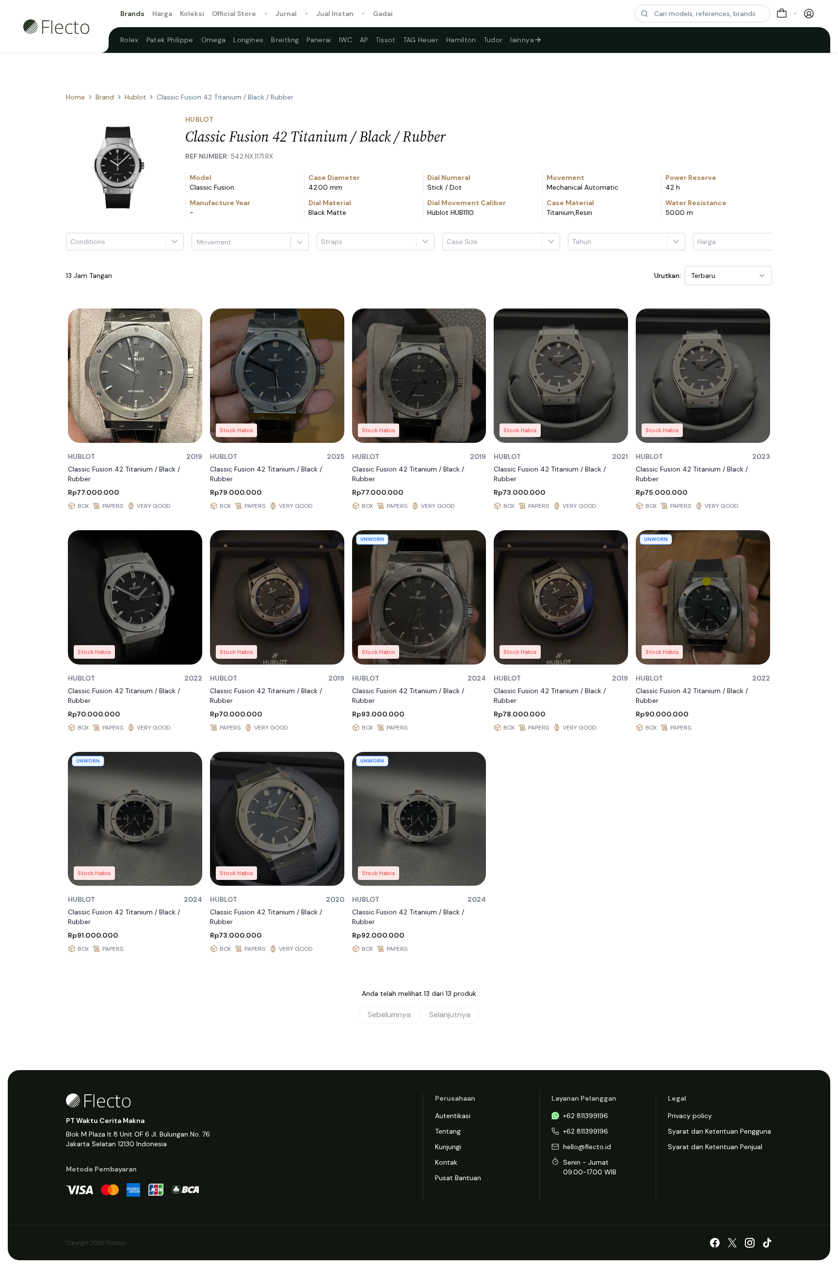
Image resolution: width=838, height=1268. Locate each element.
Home (75, 97)
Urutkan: (667, 275)
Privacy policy (690, 1115)
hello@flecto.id (587, 1146)
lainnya (521, 39)
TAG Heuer (420, 39)
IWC (345, 39)
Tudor (493, 39)
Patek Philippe (169, 39)
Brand (105, 97)
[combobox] (198, 242)
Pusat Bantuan (458, 1177)
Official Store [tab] (234, 13)
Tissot (386, 39)
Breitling (285, 39)
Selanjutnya (449, 1014)
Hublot (135, 97)
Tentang (448, 1131)
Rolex (129, 39)
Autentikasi (452, 1115)
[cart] (782, 13)
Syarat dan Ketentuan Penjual (715, 1146)
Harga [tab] (162, 13)
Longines (248, 39)
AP (364, 39)
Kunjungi (448, 1146)
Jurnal (286, 13)
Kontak (446, 1162)
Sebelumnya (389, 1014)
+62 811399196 (585, 1115)
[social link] (715, 1243)
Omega (213, 39)
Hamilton (461, 39)
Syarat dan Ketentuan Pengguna (719, 1131)
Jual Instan (335, 13)
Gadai (383, 13)
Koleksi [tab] (192, 13)
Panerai (318, 39)
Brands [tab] (132, 13)
